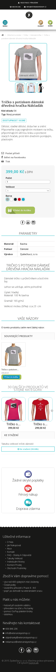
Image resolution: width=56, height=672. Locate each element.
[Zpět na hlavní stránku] (2, 35)
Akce (9, 548)
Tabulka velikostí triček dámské (17, 444)
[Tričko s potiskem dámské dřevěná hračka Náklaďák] (20, 87)
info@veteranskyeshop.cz (17, 633)
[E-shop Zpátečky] (29, 15)
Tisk (7, 161)
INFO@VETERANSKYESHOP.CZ (36, 7)
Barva (9, 196)
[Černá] (15, 199)
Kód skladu (7, 111)
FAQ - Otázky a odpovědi (19, 555)
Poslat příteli (12, 153)
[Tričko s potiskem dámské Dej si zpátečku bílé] (40, 409)
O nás (10, 542)
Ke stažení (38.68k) (28, 449)
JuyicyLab (33, 662)
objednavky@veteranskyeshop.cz (21, 637)
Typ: (3, 114)
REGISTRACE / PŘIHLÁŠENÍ (29, 3)
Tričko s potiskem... (10, 369)
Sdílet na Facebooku (15, 157)
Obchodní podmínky (16, 568)
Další (43, 88)
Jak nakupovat (14, 545)
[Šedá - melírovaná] (7, 199)
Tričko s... (13, 424)
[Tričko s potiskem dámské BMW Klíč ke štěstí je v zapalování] (13, 409)
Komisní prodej (14, 564)
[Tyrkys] (23, 199)
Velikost (10, 187)
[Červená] (19, 199)
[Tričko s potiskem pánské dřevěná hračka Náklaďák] (13, 354)
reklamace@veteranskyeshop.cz (20, 641)
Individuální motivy (16, 561)
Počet (9, 178)
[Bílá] (11, 199)
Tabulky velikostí (15, 558)
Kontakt (11, 551)
